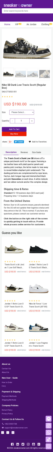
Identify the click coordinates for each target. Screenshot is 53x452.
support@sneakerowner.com (16, 428)
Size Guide (36, 152)
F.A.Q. (4, 386)
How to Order (7, 382)
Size (4, 112)
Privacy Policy (7, 414)
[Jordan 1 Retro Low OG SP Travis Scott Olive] (14, 288)
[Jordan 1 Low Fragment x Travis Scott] (38, 327)
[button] (48, 47)
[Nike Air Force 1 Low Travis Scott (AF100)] (38, 288)
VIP (16, 24)
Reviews (24, 152)
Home (7, 24)
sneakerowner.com (22, 448)
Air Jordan (31, 24)
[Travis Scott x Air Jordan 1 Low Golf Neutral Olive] (14, 249)
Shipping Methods (9, 400)
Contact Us (6, 369)
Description (11, 152)
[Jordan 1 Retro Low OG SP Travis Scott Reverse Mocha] (14, 327)
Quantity (5, 121)
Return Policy (7, 410)
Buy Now (14, 134)
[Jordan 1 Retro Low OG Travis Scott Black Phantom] (38, 249)
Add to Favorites (39, 142)
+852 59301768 (11, 424)
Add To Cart (14, 129)
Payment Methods (9, 396)
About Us (5, 372)
